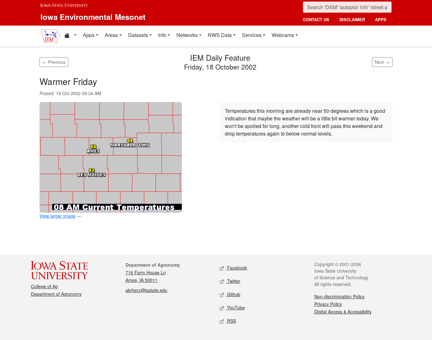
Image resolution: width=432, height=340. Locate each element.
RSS (231, 321)
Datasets (138, 35)
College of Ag (44, 286)
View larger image (58, 216)
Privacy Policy (328, 304)
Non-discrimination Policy (339, 296)
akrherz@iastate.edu (146, 290)
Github (233, 294)
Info (162, 35)
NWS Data (220, 35)
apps (380, 19)
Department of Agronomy (56, 294)
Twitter (233, 281)
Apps (89, 35)
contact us (316, 19)
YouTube (235, 307)
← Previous (53, 62)
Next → (382, 62)
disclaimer (352, 19)
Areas (111, 35)
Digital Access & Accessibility (343, 311)
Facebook (236, 267)
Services (252, 35)
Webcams (283, 35)
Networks (187, 35)
